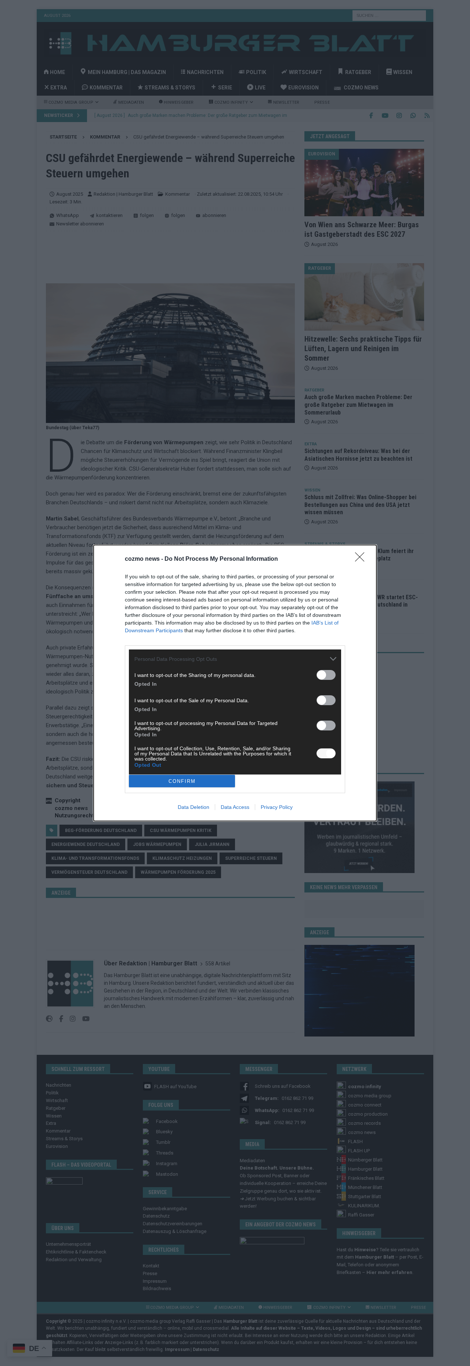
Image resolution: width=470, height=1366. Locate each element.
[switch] (326, 675)
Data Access (235, 807)
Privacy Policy (277, 807)
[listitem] (235, 659)
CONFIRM (182, 781)
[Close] (362, 559)
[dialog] (235, 683)
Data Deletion (193, 807)
